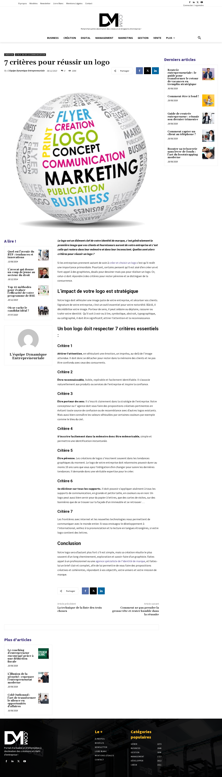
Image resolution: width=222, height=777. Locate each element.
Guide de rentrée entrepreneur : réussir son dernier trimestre (183, 116)
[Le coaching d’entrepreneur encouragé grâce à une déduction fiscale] (43, 653)
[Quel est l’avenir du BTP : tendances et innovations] (43, 255)
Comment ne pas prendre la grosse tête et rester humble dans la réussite (135, 611)
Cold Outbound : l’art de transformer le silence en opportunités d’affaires (22, 700)
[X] (198, 3)
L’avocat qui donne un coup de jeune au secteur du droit (21, 272)
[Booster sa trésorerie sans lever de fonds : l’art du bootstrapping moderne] (208, 153)
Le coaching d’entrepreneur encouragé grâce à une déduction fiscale (20, 656)
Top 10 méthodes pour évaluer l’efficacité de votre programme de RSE (21, 292)
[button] (199, 38)
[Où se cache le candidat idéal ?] (43, 311)
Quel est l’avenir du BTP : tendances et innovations (21, 254)
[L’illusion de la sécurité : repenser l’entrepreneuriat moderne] (43, 677)
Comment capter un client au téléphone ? (182, 133)
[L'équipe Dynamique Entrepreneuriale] (28, 339)
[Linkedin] (194, 3)
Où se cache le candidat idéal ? (18, 309)
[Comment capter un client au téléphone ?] (208, 136)
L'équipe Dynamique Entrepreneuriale (26, 70)
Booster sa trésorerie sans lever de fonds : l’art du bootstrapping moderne (183, 153)
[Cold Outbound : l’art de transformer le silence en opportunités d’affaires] (43, 698)
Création (9, 55)
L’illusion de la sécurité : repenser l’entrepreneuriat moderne (21, 678)
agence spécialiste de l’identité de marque (120, 561)
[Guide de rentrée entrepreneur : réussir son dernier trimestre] (208, 118)
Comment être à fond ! (183, 96)
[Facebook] (190, 3)
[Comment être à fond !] (208, 100)
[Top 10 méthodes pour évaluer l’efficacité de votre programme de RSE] (43, 290)
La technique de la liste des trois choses (79, 609)
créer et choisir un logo (123, 262)
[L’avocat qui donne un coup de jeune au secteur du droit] (43, 273)
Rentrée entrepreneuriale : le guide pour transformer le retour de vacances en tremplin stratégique (183, 77)
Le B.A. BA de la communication (30, 55)
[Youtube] (202, 3)
